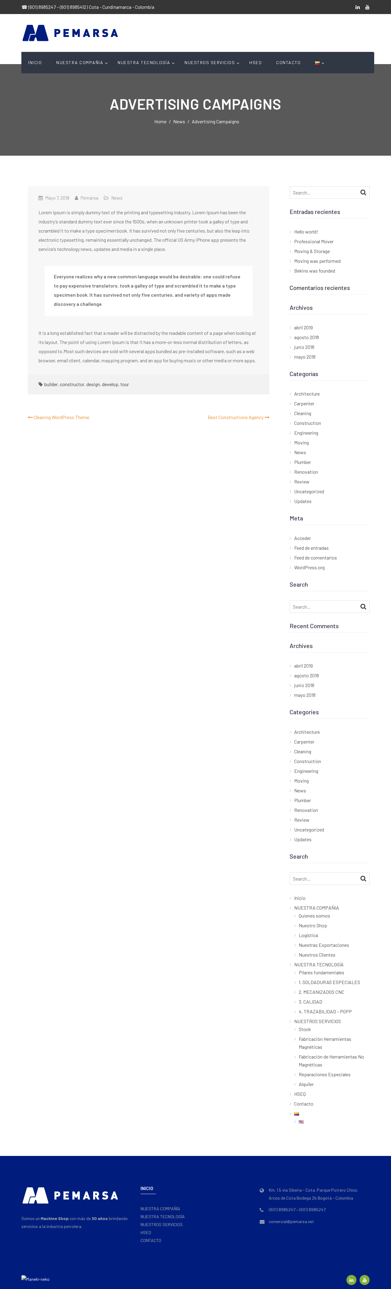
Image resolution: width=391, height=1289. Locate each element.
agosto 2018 (306, 337)
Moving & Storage (312, 251)
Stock (305, 1029)
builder (51, 384)
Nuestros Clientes (317, 955)
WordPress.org (309, 567)
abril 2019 (303, 327)
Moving (301, 442)
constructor (72, 384)
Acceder (302, 538)
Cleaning (302, 413)
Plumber (302, 462)
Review (301, 481)
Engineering (306, 433)
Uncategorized (309, 491)
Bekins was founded (314, 270)
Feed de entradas (311, 548)
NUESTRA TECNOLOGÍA (144, 62)
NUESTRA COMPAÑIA (79, 62)
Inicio (35, 62)
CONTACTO (151, 1240)
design (93, 384)
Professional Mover (314, 241)
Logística (308, 935)
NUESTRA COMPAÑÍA (160, 1208)
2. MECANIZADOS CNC (321, 992)
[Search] (363, 192)
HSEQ (255, 62)
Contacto (288, 62)
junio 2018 (304, 347)
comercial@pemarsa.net (291, 1221)
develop (110, 384)
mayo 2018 (305, 357)
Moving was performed (317, 261)
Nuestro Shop (313, 925)
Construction (307, 423)
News (116, 198)
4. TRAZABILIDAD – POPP (325, 1011)
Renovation (306, 472)
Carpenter (304, 403)
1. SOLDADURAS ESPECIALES (329, 982)
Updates (303, 501)
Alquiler (306, 1084)
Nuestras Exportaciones (324, 945)
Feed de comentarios (315, 557)
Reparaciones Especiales (325, 1074)
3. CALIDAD (310, 1002)
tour (124, 384)
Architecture (307, 393)
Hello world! (306, 231)
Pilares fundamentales (321, 972)
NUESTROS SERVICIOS (210, 62)
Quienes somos (314, 915)
